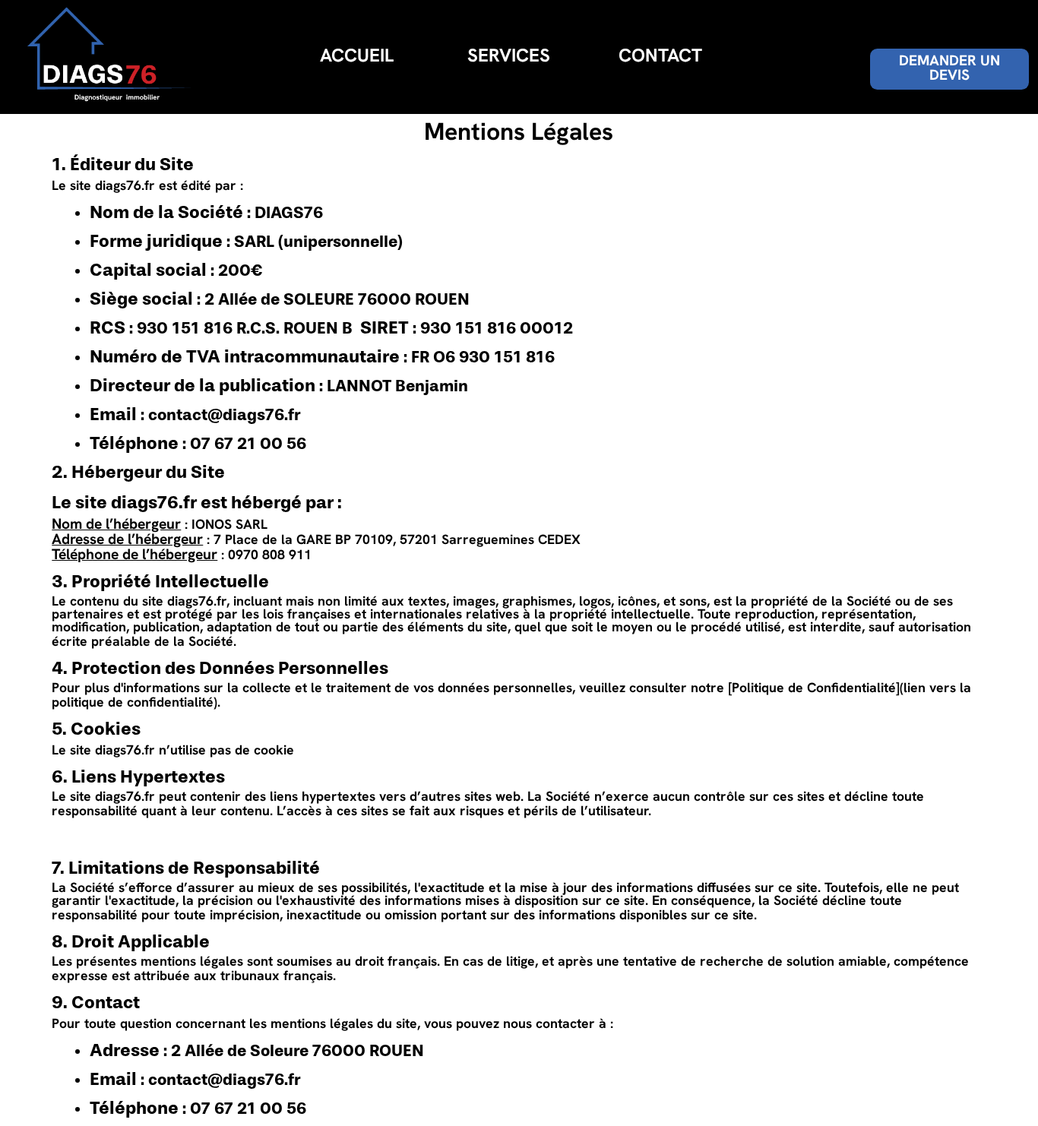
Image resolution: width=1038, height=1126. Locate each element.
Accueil (357, 57)
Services (508, 57)
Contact (660, 57)
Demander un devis (949, 69)
